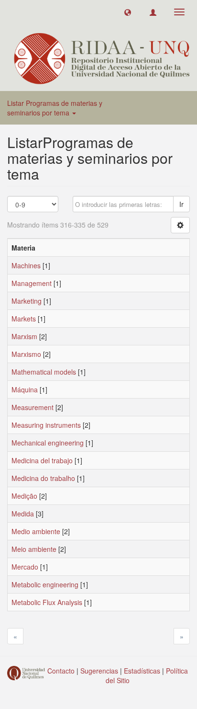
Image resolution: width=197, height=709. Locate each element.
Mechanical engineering (47, 442)
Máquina (24, 389)
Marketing (26, 301)
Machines (26, 265)
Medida (22, 513)
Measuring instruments (46, 425)
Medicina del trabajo (42, 460)
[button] (127, 12)
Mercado (24, 567)
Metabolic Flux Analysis (46, 602)
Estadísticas (142, 670)
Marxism (24, 336)
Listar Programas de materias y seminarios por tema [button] (54, 107)
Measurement (32, 407)
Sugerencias (99, 670)
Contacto (61, 670)
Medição (24, 496)
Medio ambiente (35, 531)
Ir (181, 204)
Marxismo (26, 354)
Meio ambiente (33, 549)
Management (31, 283)
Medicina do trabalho (43, 478)
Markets (23, 318)
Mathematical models (43, 372)
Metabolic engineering (44, 584)
